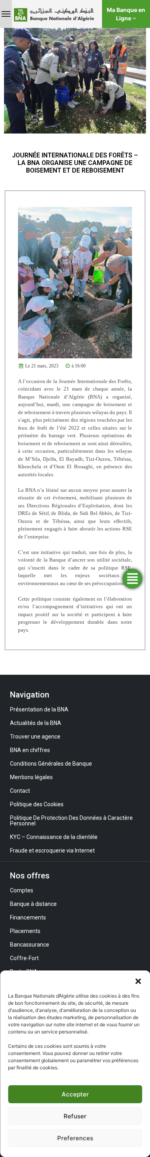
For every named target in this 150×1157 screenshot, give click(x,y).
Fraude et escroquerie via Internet (52, 850)
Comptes (21, 890)
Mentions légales (31, 777)
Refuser (75, 1116)
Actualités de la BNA (35, 723)
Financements (28, 917)
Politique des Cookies (37, 804)
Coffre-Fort (24, 958)
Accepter (75, 1094)
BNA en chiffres (30, 750)
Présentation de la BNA (39, 709)
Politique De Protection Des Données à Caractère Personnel (71, 821)
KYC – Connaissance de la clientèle (54, 837)
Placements (25, 931)
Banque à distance (33, 904)
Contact (20, 791)
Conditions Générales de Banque (51, 763)
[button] (138, 980)
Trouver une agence (35, 736)
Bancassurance (29, 944)
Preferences (75, 1138)
